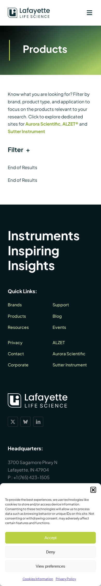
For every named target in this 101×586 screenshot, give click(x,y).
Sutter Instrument (26, 131)
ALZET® (70, 124)
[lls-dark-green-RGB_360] (29, 10)
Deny (50, 552)
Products (17, 316)
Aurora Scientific (42, 124)
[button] (93, 489)
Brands (15, 304)
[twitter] (13, 422)
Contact (16, 353)
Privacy (15, 342)
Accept (50, 538)
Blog (57, 316)
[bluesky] (25, 422)
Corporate (18, 364)
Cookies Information (38, 579)
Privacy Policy (66, 579)
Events (59, 327)
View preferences (50, 566)
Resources (18, 327)
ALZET (59, 342)
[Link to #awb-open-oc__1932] (89, 13)
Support (61, 304)
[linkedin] (38, 422)
